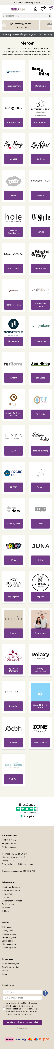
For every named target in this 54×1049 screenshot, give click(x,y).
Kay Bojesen (13, 597)
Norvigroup (13, 341)
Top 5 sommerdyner (11, 967)
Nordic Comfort (14, 86)
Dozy (13, 195)
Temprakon (40, 341)
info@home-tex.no (25, 864)
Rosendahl (14, 706)
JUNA (40, 560)
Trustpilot (6, 907)
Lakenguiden (8, 940)
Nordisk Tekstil (13, 305)
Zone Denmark (40, 743)
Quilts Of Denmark (13, 669)
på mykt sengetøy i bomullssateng (27, 34)
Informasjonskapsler (11, 890)
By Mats (40, 487)
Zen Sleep (40, 378)
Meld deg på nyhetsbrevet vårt (22, 1022)
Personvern (7, 893)
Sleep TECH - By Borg (40, 706)
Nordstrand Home (40, 304)
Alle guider (7, 927)
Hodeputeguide (9, 934)
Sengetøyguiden (9, 937)
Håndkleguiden (9, 947)
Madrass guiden (9, 944)
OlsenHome (40, 633)
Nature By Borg (40, 451)
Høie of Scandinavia (13, 231)
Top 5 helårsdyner (10, 963)
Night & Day (40, 268)
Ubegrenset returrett (12, 900)
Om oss (5, 897)
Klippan (40, 597)
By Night (41, 159)
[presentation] (3, 2)
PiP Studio (40, 414)
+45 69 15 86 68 (18, 853)
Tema (4, 974)
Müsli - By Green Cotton (13, 414)
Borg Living (40, 86)
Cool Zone (13, 779)
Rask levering (8, 904)
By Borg (13, 159)
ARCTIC (13, 487)
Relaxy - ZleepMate (40, 669)
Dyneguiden (7, 930)
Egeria (41, 524)
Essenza (40, 195)
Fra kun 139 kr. (20, 26)
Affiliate (6, 911)
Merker (5, 970)
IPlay (13, 560)
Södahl (13, 743)
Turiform (14, 378)
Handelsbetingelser (11, 887)
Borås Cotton (13, 122)
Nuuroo (13, 633)
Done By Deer (13, 524)
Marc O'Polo (13, 268)
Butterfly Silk (40, 122)
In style (40, 232)
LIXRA (13, 451)
